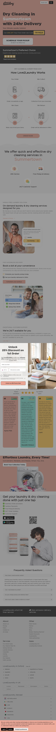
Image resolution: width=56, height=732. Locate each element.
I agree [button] (4, 729)
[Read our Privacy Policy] (25, 378)
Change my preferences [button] (21, 729)
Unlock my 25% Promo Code (13, 383)
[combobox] (4, 370)
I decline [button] (10, 729)
